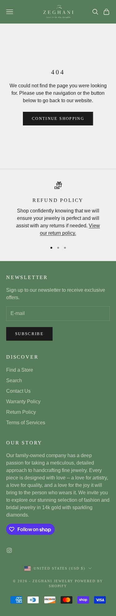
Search (14, 380)
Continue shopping (58, 118)
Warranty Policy (23, 401)
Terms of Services (25, 422)
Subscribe (29, 333)
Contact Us (18, 391)
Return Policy (21, 412)
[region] (58, 209)
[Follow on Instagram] (9, 550)
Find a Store (19, 370)
